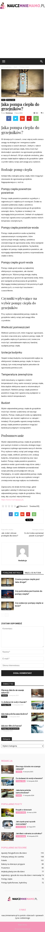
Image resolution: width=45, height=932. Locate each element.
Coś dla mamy (20, 812)
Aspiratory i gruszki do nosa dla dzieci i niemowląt (21, 875)
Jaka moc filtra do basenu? (11, 726)
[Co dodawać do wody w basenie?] (37, 705)
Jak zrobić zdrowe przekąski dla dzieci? (9, 534)
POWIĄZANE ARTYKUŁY (12, 573)
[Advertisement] (22, 34)
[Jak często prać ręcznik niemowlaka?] (7, 824)
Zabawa (4, 695)
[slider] (8, 506)
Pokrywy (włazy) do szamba (12, 856)
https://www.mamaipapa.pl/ (12, 500)
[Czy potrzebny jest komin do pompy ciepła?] (7, 594)
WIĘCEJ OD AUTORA (33, 573)
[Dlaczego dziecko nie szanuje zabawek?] (37, 693)
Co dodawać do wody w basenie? (14, 702)
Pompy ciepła (10, 100)
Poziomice (5, 868)
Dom (3, 100)
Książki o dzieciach (24, 810)
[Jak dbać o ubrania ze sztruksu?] (7, 836)
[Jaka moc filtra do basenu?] (37, 729)
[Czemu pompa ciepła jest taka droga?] (7, 582)
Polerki (4, 717)
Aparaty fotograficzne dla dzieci (14, 853)
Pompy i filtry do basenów (10, 728)
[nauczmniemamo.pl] (22, 6)
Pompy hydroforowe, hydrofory (14, 882)
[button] (41, 61)
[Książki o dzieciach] (7, 813)
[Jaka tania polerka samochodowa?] (37, 717)
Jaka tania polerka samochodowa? (14, 714)
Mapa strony (22, 925)
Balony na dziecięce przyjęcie (13, 864)
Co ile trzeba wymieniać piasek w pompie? (34, 534)
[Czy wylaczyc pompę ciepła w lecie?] (7, 606)
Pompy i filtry (6, 705)
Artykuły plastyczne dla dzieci (13, 871)
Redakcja (9, 113)
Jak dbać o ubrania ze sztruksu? (29, 833)
